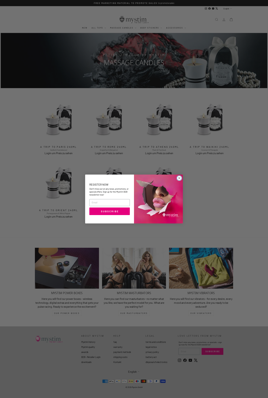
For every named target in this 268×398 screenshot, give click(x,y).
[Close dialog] (179, 178)
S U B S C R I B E (109, 211)
